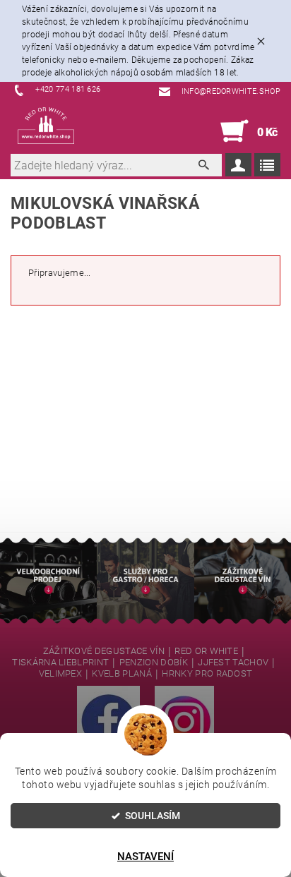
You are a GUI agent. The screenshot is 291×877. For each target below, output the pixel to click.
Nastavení (145, 856)
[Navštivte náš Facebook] (108, 720)
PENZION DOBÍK (153, 662)
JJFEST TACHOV (233, 662)
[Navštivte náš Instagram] (184, 720)
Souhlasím (152, 815)
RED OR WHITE (206, 651)
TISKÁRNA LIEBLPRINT (60, 662)
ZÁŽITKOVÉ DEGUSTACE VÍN (104, 651)
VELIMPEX (61, 674)
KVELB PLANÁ (122, 674)
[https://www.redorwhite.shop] (46, 125)
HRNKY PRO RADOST (207, 674)
